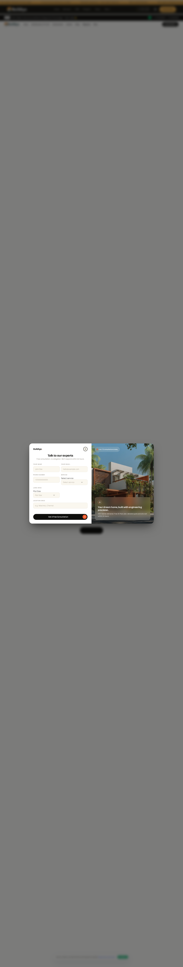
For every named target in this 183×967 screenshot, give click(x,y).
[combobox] (74, 478)
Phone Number (39, 475)
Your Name (37, 464)
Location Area (39, 500)
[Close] (85, 449)
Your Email (65, 464)
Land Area (37, 488)
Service (64, 475)
